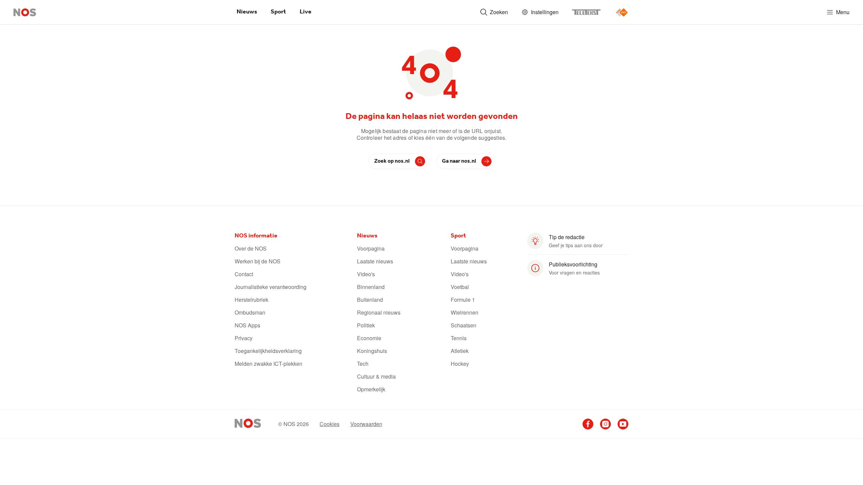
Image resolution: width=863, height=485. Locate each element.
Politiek (366, 325)
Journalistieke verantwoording (270, 287)
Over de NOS (251, 248)
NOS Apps (247, 325)
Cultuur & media (376, 376)
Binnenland (371, 287)
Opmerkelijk (371, 389)
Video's (366, 274)
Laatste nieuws (375, 261)
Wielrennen (464, 312)
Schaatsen (463, 325)
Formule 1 (463, 299)
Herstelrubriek (251, 299)
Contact (244, 274)
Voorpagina (371, 248)
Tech (362, 363)
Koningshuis (372, 351)
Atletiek (460, 351)
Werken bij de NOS (257, 261)
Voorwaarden (366, 424)
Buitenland (370, 299)
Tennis (459, 338)
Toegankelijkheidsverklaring (268, 351)
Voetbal (460, 287)
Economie (369, 338)
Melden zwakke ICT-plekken (268, 363)
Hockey (460, 363)
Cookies (329, 424)
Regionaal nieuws (378, 312)
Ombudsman (250, 312)
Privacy (243, 338)
